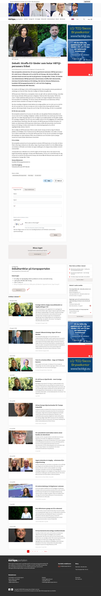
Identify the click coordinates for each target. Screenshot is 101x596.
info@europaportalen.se (66, 566)
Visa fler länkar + (80, 316)
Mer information (36, 1)
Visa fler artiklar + (80, 279)
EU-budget (37, 19)
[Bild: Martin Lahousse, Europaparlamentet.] (21, 512)
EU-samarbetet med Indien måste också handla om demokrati (48, 434)
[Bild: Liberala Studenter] (21, 464)
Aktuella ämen (84, 566)
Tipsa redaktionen (29, 189)
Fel (14, 206)
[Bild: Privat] (21, 409)
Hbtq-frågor (30, 175)
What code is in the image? (32, 222)
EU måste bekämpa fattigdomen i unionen (49, 486)
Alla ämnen (62, 19)
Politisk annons (89, 62)
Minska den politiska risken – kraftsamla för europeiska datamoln (80, 269)
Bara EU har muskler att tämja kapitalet (78, 309)
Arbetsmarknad (51, 19)
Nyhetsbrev (77, 566)
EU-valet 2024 (38, 175)
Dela (49, 181)
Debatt (57, 19)
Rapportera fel (17, 189)
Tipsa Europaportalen (80, 569)
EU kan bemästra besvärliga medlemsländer (50, 531)
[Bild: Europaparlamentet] (21, 336)
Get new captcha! (14, 226)
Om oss (86, 569)
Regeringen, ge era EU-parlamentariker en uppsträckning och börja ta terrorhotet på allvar (79, 301)
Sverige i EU (31, 19)
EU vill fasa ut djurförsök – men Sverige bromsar (80, 273)
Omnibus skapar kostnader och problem (80, 276)
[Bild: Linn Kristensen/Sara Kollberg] (21, 364)
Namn (15, 194)
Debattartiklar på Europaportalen (19, 175)
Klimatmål (43, 19)
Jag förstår (87, 1)
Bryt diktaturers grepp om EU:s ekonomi (48, 508)
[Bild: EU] (21, 490)
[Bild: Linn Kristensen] (21, 309)
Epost (15, 200)
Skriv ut (59, 181)
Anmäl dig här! (37, 254)
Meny (89, 19)
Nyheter (26, 19)
